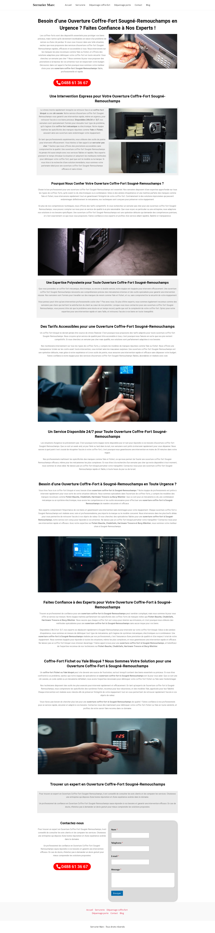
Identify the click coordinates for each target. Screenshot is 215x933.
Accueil (68, 5)
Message (116, 869)
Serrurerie (80, 5)
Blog (148, 5)
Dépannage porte (122, 5)
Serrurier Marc (44, 5)
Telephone (117, 843)
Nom (114, 829)
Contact (138, 5)
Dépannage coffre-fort (99, 5)
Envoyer (117, 893)
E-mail (115, 856)
